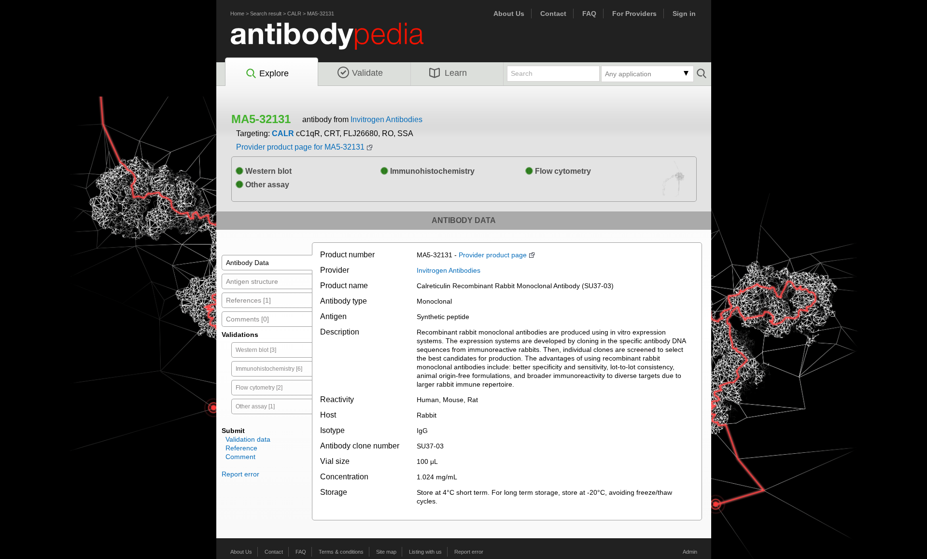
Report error (240, 474)
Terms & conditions (341, 552)
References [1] (248, 300)
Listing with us (425, 552)
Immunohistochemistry (431, 171)
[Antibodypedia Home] (337, 41)
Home (237, 13)
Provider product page (493, 255)
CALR (294, 13)
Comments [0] (247, 319)
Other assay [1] (255, 406)
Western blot (267, 171)
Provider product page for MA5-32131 (300, 147)
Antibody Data (247, 262)
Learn (456, 73)
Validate (367, 73)
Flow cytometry (562, 171)
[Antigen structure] (673, 181)
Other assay (266, 185)
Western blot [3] (256, 350)
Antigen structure (252, 281)
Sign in (684, 13)
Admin (690, 552)
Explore (274, 73)
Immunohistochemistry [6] (269, 368)
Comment (240, 457)
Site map (386, 552)
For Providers (634, 13)
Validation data (247, 439)
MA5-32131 (320, 13)
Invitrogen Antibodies (386, 119)
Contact (553, 13)
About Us (508, 13)
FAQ (589, 13)
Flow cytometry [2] (259, 387)
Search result (265, 13)
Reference (241, 448)
